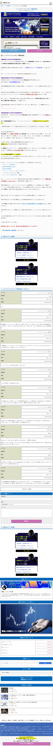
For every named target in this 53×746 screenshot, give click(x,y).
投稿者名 (3, 496)
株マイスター (13, 148)
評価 (2, 501)
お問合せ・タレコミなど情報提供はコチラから (26, 678)
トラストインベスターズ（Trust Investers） (13, 170)
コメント (3, 507)
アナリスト (37, 720)
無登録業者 (31, 720)
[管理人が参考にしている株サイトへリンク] (26, 633)
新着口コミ (10, 720)
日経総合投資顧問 (6, 168)
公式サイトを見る (13, 50)
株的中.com (4, 720)
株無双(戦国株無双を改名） (9, 166)
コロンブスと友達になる (26, 743)
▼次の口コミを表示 (26, 489)
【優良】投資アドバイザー (23, 720)
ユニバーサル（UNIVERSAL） (10, 174)
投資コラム (42, 720)
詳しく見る (26, 260)
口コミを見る (40, 50)
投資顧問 (15, 720)
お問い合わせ (48, 720)
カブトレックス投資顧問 (8, 164)
